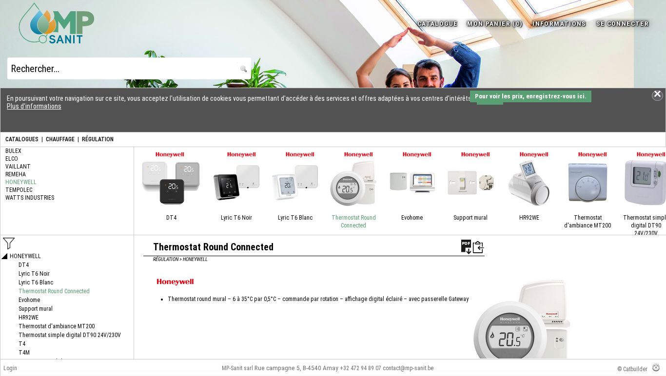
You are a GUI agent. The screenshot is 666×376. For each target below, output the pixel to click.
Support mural (470, 217)
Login (10, 368)
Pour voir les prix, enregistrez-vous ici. (531, 96)
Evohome (412, 217)
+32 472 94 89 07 (360, 368)
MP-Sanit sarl (237, 368)
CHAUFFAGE (60, 139)
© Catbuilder (632, 369)
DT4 (171, 217)
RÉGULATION (98, 139)
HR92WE (529, 217)
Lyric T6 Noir (236, 217)
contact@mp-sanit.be (408, 368)
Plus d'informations (34, 106)
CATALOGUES (22, 139)
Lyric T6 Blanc (295, 217)
